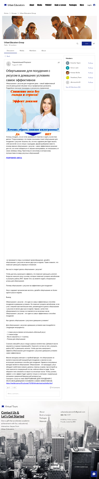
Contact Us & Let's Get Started (12, 414)
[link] (10, 51)
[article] (33, 229)
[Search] (77, 44)
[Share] (59, 62)
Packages (43, 418)
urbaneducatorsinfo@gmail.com (73, 412)
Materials (43, 421)
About (42, 412)
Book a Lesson (45, 415)
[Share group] (94, 43)
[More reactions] (14, 387)
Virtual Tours (11, 406)
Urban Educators (16, 5)
